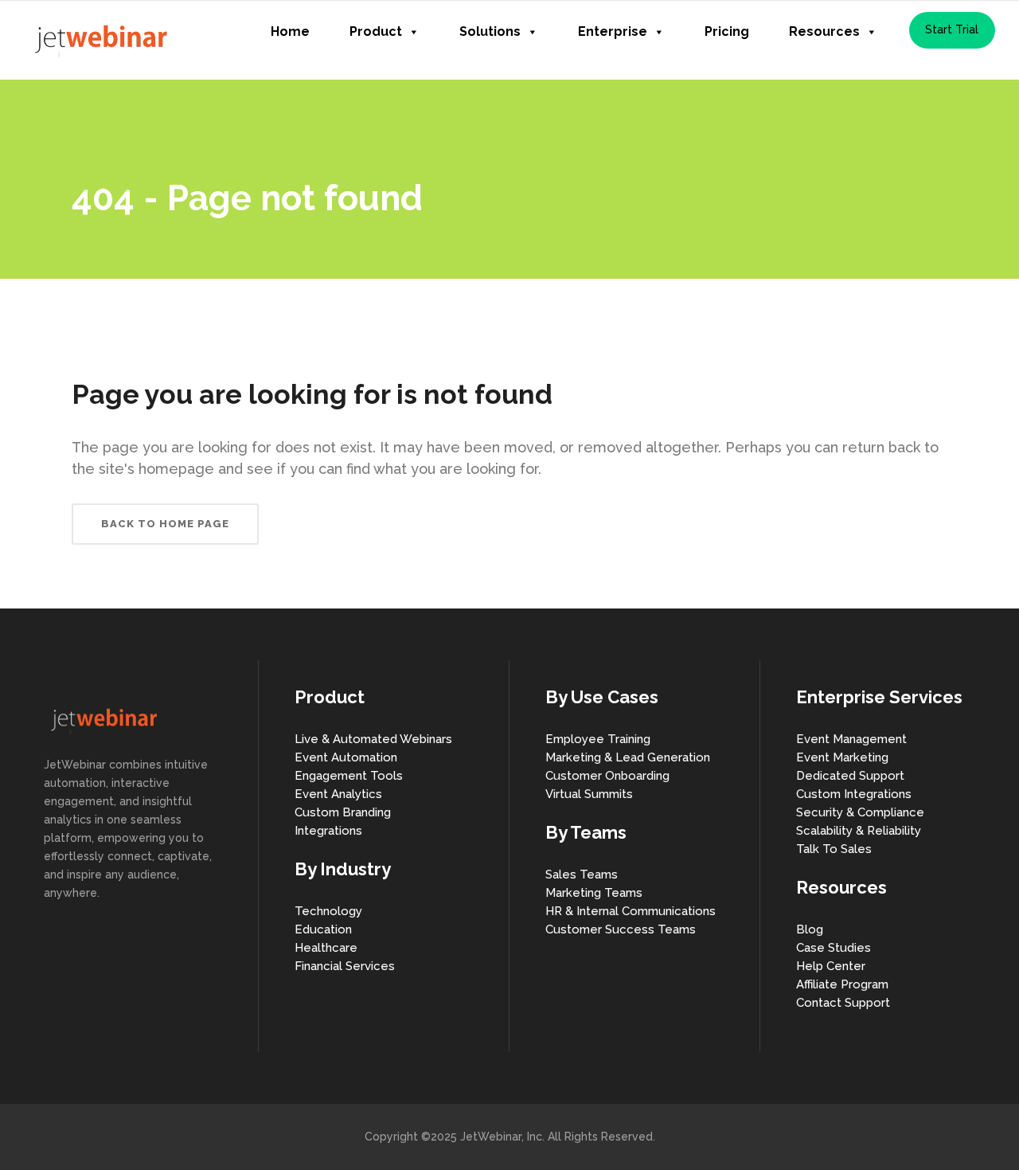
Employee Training (597, 739)
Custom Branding (343, 812)
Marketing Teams (593, 893)
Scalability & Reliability (858, 831)
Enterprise (612, 31)
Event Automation (346, 757)
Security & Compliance (860, 812)
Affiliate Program (842, 984)
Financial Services (345, 966)
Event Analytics (338, 794)
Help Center (830, 966)
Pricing (727, 31)
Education (323, 929)
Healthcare (326, 948)
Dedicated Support (850, 776)
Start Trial (951, 29)
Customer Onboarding (607, 776)
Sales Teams (581, 874)
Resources (824, 31)
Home (290, 31)
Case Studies (833, 948)
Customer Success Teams (620, 929)
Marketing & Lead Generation (627, 757)
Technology (328, 911)
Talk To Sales (834, 849)
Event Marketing (842, 757)
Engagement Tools (349, 776)
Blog (809, 929)
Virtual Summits (589, 794)
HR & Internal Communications (630, 911)
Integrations (328, 831)
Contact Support (843, 1003)
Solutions (490, 31)
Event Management (851, 739)
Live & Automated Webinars (373, 739)
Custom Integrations (854, 794)
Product (375, 31)
